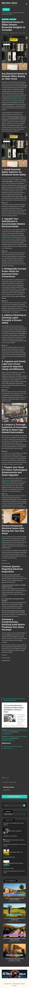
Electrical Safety (5, 19)
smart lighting (6, 480)
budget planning (21, 98)
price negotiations (13, 100)
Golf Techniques (10, 914)
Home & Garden (13, 19)
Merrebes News (9, 3)
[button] (6, 9)
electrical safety (15, 123)
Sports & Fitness (18, 914)
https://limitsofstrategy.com (8, 740)
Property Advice (21, 894)
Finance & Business (18, 955)
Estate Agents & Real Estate (10, 894)
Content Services (10, 955)
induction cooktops (7, 239)
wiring (3, 540)
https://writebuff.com (6, 733)
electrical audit (12, 453)
